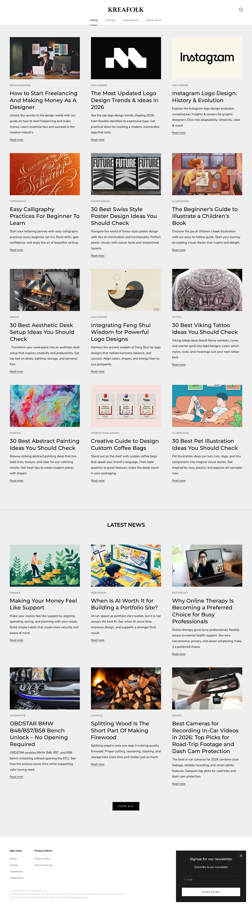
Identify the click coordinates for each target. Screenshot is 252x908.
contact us (81, 897)
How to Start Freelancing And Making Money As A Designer (43, 100)
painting (15, 433)
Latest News (154, 20)
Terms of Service (43, 865)
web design (98, 592)
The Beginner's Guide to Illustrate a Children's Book (205, 216)
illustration (180, 201)
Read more (16, 139)
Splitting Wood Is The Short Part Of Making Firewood (120, 730)
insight (14, 317)
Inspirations (130, 20)
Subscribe (211, 892)
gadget (177, 715)
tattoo (176, 317)
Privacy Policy (42, 858)
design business (20, 85)
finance (15, 592)
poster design (100, 201)
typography (18, 201)
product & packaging (105, 433)
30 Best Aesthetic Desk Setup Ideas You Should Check (42, 332)
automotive (17, 715)
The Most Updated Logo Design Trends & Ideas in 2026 (124, 100)
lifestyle (97, 715)
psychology (180, 592)
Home (94, 20)
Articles (110, 20)
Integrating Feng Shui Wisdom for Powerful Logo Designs (121, 332)
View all (126, 806)
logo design (99, 85)
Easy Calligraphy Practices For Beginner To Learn (45, 216)
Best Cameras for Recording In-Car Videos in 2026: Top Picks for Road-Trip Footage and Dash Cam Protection (205, 737)
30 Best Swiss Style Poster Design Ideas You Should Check (124, 216)
